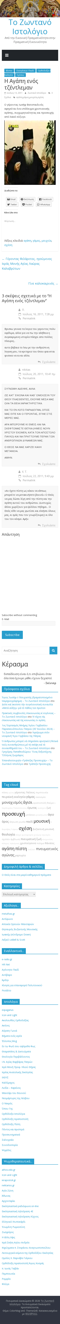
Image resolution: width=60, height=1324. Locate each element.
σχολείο (6, 839)
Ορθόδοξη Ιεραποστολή (15, 1119)
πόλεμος (5, 843)
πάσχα (18, 835)
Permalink (29, 318)
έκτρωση (14, 821)
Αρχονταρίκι (8, 1201)
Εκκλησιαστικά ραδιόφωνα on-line (20, 1206)
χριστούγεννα (28, 843)
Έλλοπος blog (9, 1041)
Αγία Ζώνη (7, 1190)
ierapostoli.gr (9, 1180)
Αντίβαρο (7, 974)
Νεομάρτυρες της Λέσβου (16, 1098)
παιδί (29, 821)
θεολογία (8, 834)
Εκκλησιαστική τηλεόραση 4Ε (17, 1211)
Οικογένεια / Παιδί (25, 70)
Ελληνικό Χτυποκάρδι (13, 1221)
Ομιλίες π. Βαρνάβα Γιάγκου (17, 1258)
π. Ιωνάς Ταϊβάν (10, 1268)
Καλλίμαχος (8, 1082)
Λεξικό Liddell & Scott (13, 939)
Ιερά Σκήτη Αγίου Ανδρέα (15, 1242)
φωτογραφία (27, 835)
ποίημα (40, 843)
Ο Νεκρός (7, 1103)
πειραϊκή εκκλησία (14, 797)
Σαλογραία (8, 1139)
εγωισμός (46, 835)
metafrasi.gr (8, 913)
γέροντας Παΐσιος (24, 792)
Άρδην (5, 980)
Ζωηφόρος (8, 1232)
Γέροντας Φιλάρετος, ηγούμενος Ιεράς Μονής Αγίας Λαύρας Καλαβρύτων (27, 263)
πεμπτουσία (42, 792)
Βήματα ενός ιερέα (12, 1035)
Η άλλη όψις (8, 1237)
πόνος (5, 792)
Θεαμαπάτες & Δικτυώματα (16, 1051)
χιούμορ (37, 835)
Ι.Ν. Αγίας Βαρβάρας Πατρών (17, 1061)
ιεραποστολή (39, 803)
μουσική (42, 821)
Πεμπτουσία (8, 1273)
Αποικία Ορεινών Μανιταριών (18, 924)
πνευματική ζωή (31, 839)
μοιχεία (33, 97)
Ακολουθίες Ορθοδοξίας (15, 1020)
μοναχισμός (12, 802)
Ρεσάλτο (6, 990)
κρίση (11, 792)
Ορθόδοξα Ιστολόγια (13, 1113)
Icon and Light (9, 1015)
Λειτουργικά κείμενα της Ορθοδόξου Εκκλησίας (27, 1252)
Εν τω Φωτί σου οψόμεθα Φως (18, 1046)
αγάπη (19, 97)
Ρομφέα (6, 1278)
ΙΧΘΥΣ (5, 1077)
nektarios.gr (8, 1185)
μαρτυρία (20, 855)
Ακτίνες (6, 1025)
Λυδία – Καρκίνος (11, 1087)
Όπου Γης (7, 1108)
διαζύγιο (31, 849)
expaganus (8, 1009)
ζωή (48, 807)
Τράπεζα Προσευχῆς (40, 763)
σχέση (41, 97)
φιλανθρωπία (41, 815)
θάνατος (49, 843)
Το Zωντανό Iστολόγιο (30, 26)
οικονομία (41, 797)
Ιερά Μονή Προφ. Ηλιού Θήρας (19, 1067)
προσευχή (13, 813)
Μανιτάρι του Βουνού (14, 1093)
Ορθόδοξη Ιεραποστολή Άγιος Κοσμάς (23, 1263)
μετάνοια (30, 814)
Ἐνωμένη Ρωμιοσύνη (13, 1226)
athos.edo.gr (8, 1169)
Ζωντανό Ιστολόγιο (37, 92)
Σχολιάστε (49, 362)
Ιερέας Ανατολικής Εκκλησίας (17, 1072)
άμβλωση (15, 839)
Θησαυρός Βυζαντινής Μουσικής (20, 929)
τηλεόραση (15, 843)
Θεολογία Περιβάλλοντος (16, 1056)
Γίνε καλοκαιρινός (43, 283)
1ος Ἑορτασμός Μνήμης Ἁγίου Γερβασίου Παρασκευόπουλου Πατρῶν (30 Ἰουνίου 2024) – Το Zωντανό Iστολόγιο (28, 729)
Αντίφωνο (7, 918)
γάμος (26, 97)
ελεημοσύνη (47, 839)
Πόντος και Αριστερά (13, 1129)
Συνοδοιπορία (10, 1145)
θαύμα (50, 803)
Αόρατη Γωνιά (9, 1030)
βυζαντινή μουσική (43, 829)
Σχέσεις (20, 75)
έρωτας (32, 808)
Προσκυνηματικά (11, 1134)
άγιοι (27, 802)
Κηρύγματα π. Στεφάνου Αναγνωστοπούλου (26, 1247)
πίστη (21, 848)
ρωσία (22, 821)
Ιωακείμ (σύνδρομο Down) (16, 934)
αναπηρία (42, 808)
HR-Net (6, 964)
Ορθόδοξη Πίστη (11, 1124)
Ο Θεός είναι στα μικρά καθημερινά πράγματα (26, 874)
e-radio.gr (7, 959)
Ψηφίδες (6, 1150)
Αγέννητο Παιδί (10, 969)
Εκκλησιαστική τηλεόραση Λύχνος (20, 1216)
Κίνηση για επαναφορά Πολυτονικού (22, 985)
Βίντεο (9, 70)
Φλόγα (5, 1284)
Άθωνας (6, 1195)
